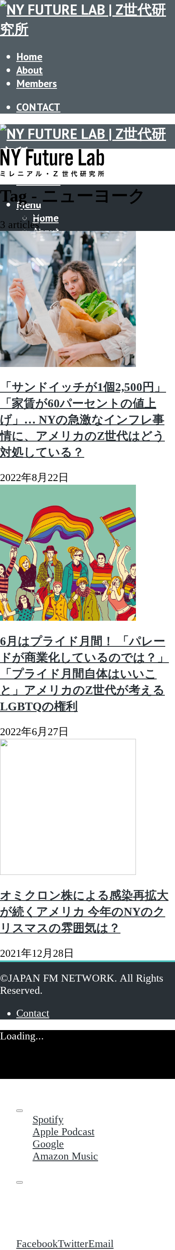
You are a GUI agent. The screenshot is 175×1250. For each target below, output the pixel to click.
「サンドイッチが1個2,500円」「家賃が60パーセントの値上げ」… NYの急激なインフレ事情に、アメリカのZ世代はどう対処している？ (83, 419)
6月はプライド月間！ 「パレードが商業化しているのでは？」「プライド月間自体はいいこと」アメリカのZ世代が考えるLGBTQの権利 (84, 674)
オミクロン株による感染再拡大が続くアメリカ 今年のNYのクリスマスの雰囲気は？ (84, 911)
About (29, 70)
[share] (19, 1182)
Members (36, 83)
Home (29, 56)
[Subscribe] (19, 1110)
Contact (38, 107)
